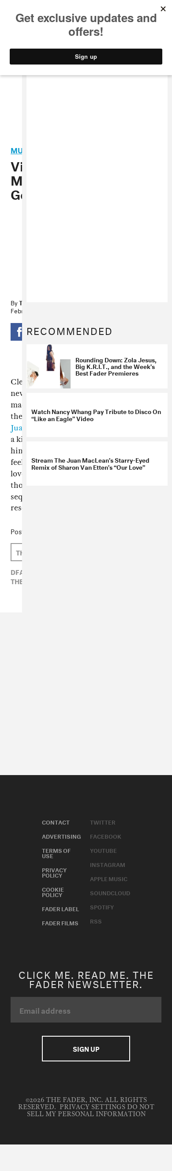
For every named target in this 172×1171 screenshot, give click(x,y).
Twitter (103, 821)
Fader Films (60, 922)
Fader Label (60, 908)
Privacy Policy (54, 872)
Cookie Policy (53, 891)
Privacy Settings (92, 1107)
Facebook (105, 835)
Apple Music (108, 878)
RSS (96, 920)
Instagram (107, 863)
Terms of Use (56, 852)
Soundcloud (110, 892)
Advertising (61, 835)
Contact (56, 821)
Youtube (103, 849)
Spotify (102, 906)
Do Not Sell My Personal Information (90, 1110)
